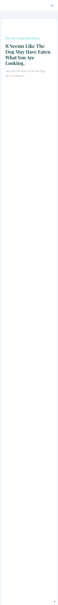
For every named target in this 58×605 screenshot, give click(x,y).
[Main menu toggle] (52, 6)
